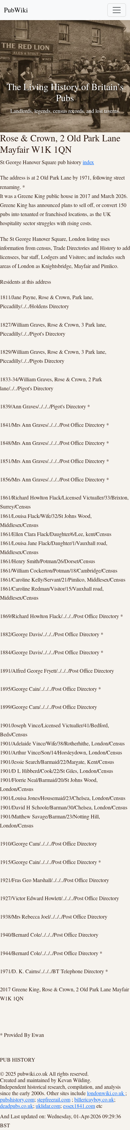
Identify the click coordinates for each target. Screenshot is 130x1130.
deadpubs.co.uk (16, 1105)
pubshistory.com (17, 1099)
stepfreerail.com (53, 1099)
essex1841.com (79, 1105)
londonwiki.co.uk (106, 1092)
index (88, 161)
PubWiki (16, 9)
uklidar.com (48, 1105)
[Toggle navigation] (116, 10)
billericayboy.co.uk (94, 1099)
